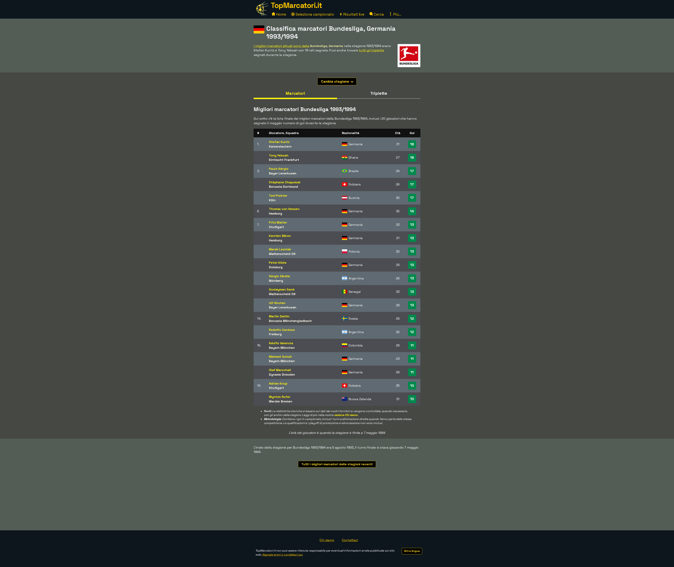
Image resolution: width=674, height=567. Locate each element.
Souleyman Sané (282, 289)
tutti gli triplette (371, 50)
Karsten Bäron (280, 236)
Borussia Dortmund (283, 187)
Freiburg (275, 334)
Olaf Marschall (280, 370)
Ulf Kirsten (277, 303)
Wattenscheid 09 (282, 254)
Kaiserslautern (280, 146)
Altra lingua (412, 551)
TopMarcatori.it (296, 5)
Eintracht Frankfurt (284, 160)
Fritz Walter (278, 222)
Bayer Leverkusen (282, 173)
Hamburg (275, 213)
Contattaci (350, 540)
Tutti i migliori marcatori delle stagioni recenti (336, 464)
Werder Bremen (280, 401)
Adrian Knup (278, 383)
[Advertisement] (337, 504)
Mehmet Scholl (280, 357)
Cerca (378, 14)
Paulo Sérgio (278, 169)
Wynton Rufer (279, 397)
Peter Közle (277, 263)
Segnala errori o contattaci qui (282, 554)
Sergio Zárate (279, 276)
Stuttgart (276, 227)
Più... (396, 14)
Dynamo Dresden (282, 374)
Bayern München (282, 348)
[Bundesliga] (409, 64)
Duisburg (276, 267)
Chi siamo (327, 540)
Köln (272, 200)
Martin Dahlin (279, 316)
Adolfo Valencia (281, 343)
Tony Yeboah (278, 155)
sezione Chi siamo (346, 415)
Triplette (378, 93)
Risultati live (353, 14)
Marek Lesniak (280, 249)
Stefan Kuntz (279, 142)
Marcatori (295, 93)
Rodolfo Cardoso (282, 330)
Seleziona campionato (314, 14)
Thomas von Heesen (284, 209)
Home (280, 14)
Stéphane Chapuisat (284, 182)
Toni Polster (278, 196)
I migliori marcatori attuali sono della (281, 46)
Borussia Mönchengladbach (290, 321)
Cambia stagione (335, 81)
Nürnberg (276, 281)
